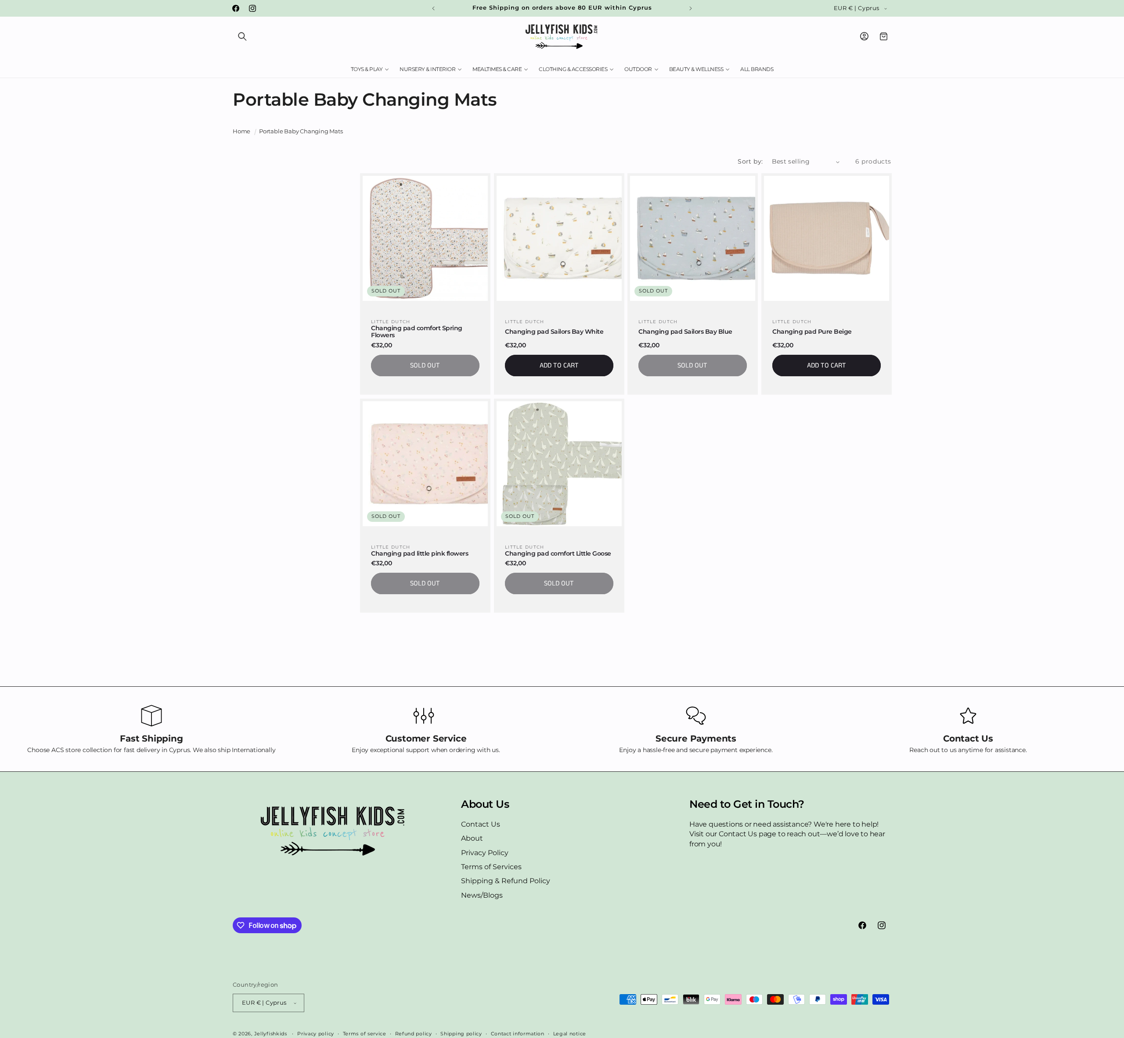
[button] (242, 36)
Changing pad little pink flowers (419, 553)
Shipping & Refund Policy (505, 881)
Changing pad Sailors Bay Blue (685, 331)
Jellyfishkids (270, 1034)
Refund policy (413, 1033)
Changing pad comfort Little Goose (558, 553)
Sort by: (750, 161)
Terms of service (364, 1033)
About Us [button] (485, 804)
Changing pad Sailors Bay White (554, 331)
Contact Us (480, 824)
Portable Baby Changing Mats (301, 131)
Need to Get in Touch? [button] (746, 804)
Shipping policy (461, 1033)
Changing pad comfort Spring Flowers (416, 332)
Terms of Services (491, 867)
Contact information (517, 1033)
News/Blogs (482, 895)
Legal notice (569, 1033)
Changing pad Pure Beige (812, 331)
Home (241, 131)
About (472, 838)
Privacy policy (315, 1033)
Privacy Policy (484, 853)
